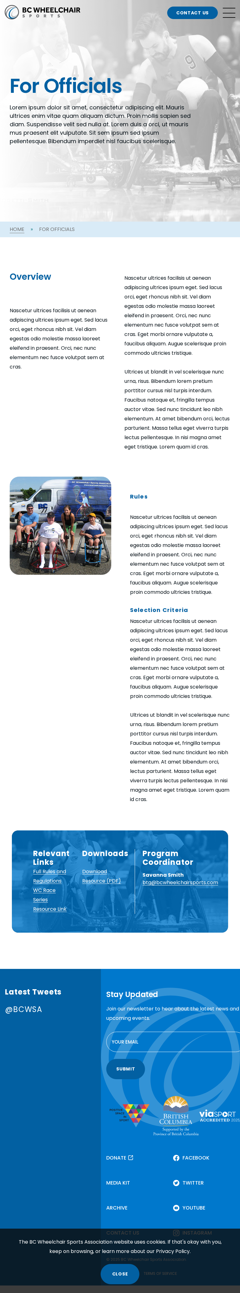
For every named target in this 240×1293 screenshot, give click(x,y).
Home (17, 229)
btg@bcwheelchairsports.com (180, 882)
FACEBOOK (195, 1157)
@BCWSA (23, 1009)
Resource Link (50, 909)
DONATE (116, 1157)
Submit (125, 1069)
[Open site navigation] (229, 13)
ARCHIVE (117, 1207)
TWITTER (193, 1182)
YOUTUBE (193, 1207)
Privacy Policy (173, 1251)
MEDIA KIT (118, 1182)
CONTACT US (192, 13)
